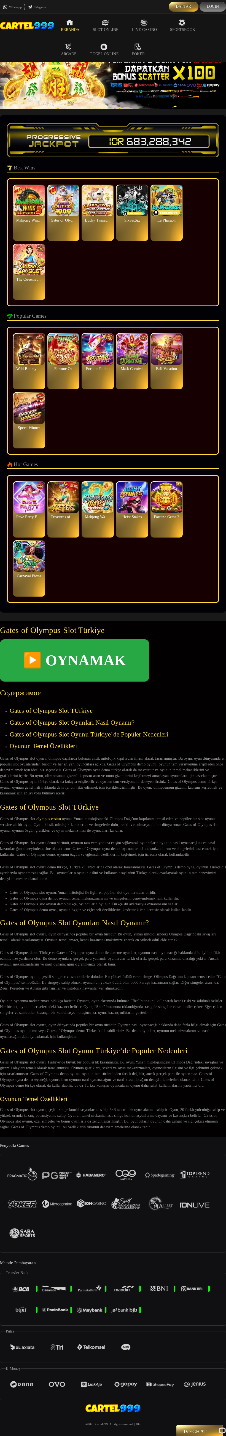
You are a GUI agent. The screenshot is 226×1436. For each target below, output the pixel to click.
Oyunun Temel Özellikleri (43, 746)
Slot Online (106, 30)
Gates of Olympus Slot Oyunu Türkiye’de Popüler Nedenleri (89, 734)
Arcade (69, 54)
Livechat (193, 1431)
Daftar (183, 6)
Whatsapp (15, 7)
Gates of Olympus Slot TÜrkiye (51, 710)
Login (213, 6)
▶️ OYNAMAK (74, 660)
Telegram (39, 7)
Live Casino (144, 30)
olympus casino (48, 819)
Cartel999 (101, 1424)
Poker (138, 54)
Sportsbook (182, 30)
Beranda (70, 30)
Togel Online (104, 54)
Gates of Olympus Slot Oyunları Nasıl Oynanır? (72, 722)
